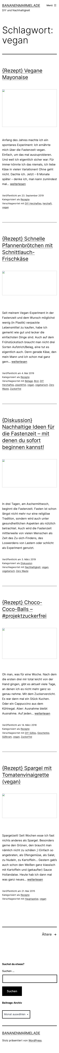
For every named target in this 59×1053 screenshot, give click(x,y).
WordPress (35, 1040)
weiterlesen (18, 184)
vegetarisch (41, 384)
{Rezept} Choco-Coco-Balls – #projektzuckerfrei (24, 609)
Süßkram (7, 736)
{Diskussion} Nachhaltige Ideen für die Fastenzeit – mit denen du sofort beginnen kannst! (28, 433)
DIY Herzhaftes (33, 203)
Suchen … (8, 970)
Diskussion (26, 563)
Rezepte (25, 199)
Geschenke (43, 732)
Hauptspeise (31, 898)
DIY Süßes (30, 732)
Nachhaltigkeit (33, 567)
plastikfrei (20, 384)
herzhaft (47, 203)
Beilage (29, 381)
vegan (5, 207)
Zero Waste (22, 571)
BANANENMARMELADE (21, 5)
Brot (36, 381)
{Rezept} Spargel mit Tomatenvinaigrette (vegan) (27, 775)
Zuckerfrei (15, 388)
